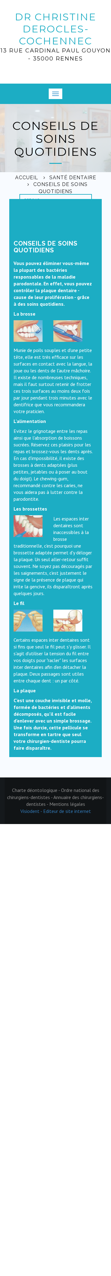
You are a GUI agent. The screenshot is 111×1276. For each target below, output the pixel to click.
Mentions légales (67, 804)
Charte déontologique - (36, 790)
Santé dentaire (72, 177)
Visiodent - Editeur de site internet (55, 811)
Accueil (26, 177)
